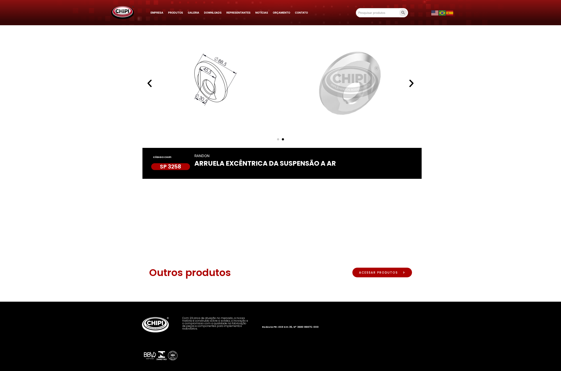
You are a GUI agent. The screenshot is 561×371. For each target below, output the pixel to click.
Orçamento (281, 12)
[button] (149, 83)
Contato (301, 12)
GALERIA (193, 12)
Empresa (157, 12)
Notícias (261, 12)
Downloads (213, 12)
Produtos (175, 12)
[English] (435, 13)
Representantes (238, 12)
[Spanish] (450, 13)
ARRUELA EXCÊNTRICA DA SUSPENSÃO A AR (265, 163)
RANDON (201, 156)
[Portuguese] (442, 13)
